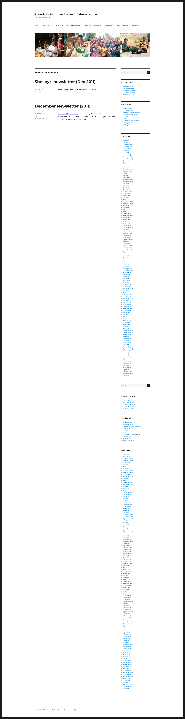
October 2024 (127, 161)
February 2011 (127, 320)
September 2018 (128, 227)
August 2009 (127, 335)
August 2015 (126, 260)
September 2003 (128, 363)
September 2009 (128, 333)
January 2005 (127, 357)
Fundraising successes (130, 115)
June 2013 (126, 290)
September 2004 (128, 359)
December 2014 (127, 268)
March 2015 (126, 266)
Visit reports (127, 125)
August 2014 (126, 274)
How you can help (73, 26)
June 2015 (126, 264)
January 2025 (127, 155)
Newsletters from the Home (131, 121)
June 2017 (126, 242)
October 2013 (127, 286)
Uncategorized (127, 123)
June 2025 (126, 151)
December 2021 (127, 191)
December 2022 (128, 179)
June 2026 (126, 141)
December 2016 (127, 248)
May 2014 (126, 278)
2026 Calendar (122, 26)
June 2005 (126, 353)
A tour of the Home (129, 95)
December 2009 (128, 331)
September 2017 (128, 240)
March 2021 (126, 199)
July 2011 (125, 314)
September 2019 (128, 217)
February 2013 (127, 294)
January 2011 (127, 322)
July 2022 (126, 183)
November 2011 (127, 308)
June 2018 (126, 229)
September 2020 (128, 205)
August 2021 (126, 195)
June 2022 (126, 185)
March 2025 (126, 153)
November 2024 (128, 159)
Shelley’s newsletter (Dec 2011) (65, 81)
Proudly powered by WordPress (73, 710)
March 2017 (126, 244)
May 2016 (126, 254)
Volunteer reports (44, 92)
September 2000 (128, 373)
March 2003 (126, 365)
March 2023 (126, 177)
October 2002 (127, 367)
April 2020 (126, 209)
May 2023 (126, 175)
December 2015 (127, 258)
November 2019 (128, 215)
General (125, 117)
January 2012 (127, 304)
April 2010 (126, 329)
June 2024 (126, 165)
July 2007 (126, 345)
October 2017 (127, 238)
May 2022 (126, 187)
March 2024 (126, 167)
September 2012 (128, 298)
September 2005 (128, 349)
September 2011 (128, 312)
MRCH (58, 26)
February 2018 (127, 234)
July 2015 (125, 262)
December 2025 (128, 145)
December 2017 (127, 236)
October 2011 (127, 310)
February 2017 (127, 246)
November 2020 (128, 203)
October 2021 (127, 193)
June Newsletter (128, 87)
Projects (88, 26)
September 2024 (128, 163)
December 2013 (127, 284)
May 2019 (126, 221)
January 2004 (127, 361)
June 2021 (126, 197)
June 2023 (126, 173)
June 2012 (126, 300)
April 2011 (126, 316)
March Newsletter (128, 89)
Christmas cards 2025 (129, 93)
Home (37, 26)
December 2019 (127, 213)
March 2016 (126, 256)
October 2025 (127, 149)
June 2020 (126, 207)
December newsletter (129, 91)
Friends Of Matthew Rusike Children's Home (66, 14)
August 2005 (127, 351)
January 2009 (127, 339)
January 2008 (127, 343)
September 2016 (128, 252)
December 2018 (127, 225)
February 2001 (127, 371)
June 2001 (126, 369)
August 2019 (127, 219)
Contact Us (135, 26)
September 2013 (128, 288)
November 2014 (127, 270)
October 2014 (127, 272)
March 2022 (126, 189)
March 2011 (126, 318)
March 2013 (126, 292)
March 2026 (126, 143)
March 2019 (126, 223)
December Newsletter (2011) (62, 106)
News (36, 92)
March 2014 (126, 280)
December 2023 (127, 169)
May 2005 (126, 355)
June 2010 (126, 327)
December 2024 (128, 157)
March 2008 (126, 341)
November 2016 (128, 250)
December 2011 (127, 306)
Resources (108, 26)
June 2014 (126, 276)
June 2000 (126, 375)
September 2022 (128, 181)
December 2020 (128, 201)
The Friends (46, 26)
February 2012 (127, 302)
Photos (96, 26)
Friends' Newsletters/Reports (132, 113)
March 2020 (126, 211)
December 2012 (127, 296)
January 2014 (127, 282)
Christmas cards (128, 111)
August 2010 (126, 324)
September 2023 (128, 171)
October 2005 (127, 347)
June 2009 (126, 337)
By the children (127, 109)
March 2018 (126, 232)
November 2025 (128, 147)
